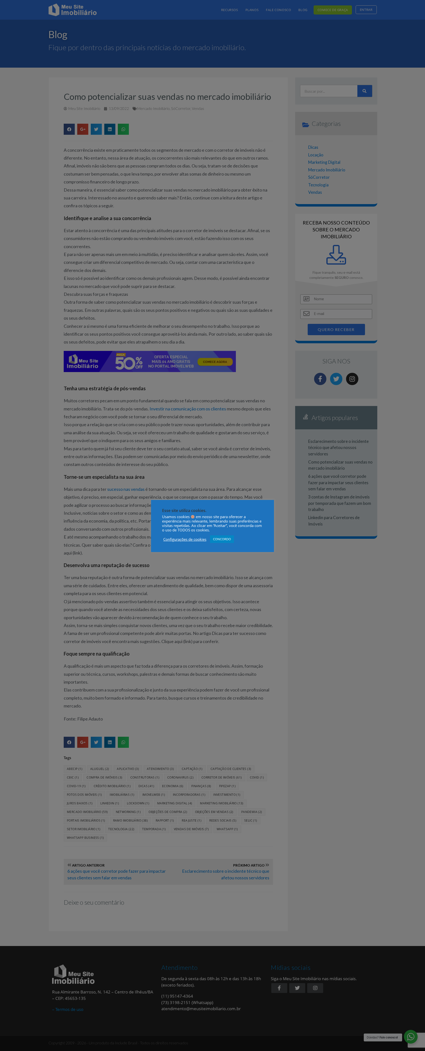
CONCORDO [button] (222, 539)
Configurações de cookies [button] (184, 539)
